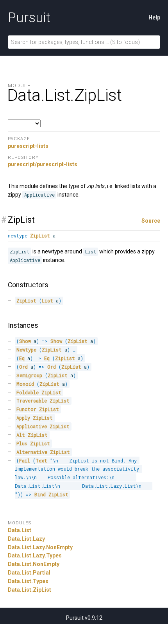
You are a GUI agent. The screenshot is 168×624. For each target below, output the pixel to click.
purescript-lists (28, 146)
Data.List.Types (28, 581)
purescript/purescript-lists (42, 164)
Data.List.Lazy (26, 539)
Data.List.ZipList (29, 590)
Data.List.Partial (29, 573)
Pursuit (29, 17)
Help (154, 17)
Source (150, 221)
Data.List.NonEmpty (33, 564)
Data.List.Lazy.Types (35, 555)
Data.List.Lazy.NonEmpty (40, 547)
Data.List (19, 530)
